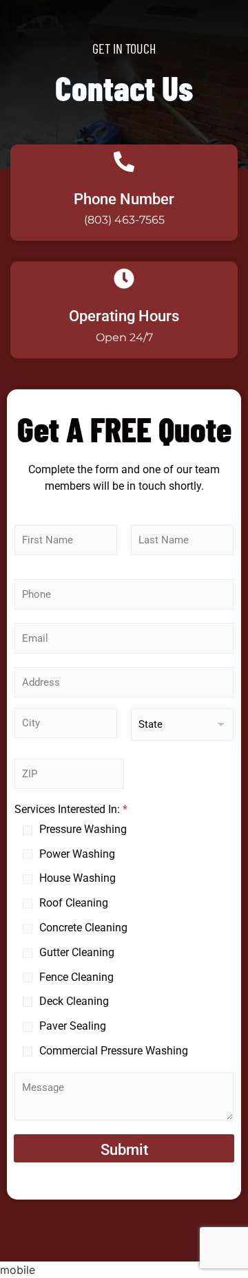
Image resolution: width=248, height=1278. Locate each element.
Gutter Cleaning (76, 952)
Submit (124, 1149)
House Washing (77, 878)
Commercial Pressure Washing (113, 1050)
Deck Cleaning (74, 1001)
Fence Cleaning (76, 977)
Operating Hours (124, 316)
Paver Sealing (72, 1025)
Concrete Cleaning (83, 927)
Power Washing (77, 853)
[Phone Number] (124, 163)
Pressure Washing (83, 829)
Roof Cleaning (73, 902)
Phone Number (124, 199)
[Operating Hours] (124, 280)
